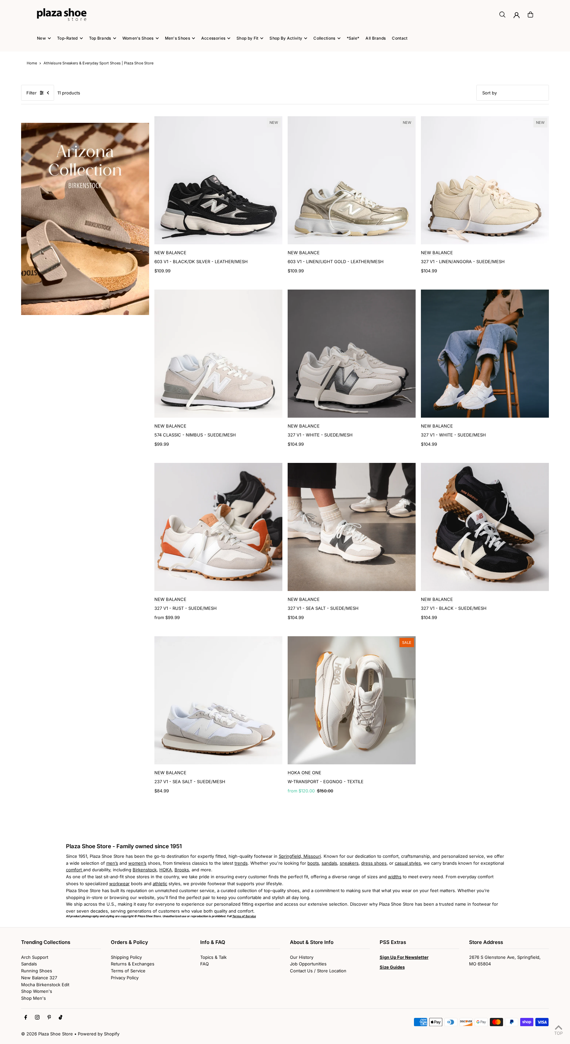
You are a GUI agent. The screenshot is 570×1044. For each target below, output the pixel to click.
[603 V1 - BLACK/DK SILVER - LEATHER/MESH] (218, 180)
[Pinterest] (49, 1017)
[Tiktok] (60, 1017)
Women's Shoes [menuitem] (138, 38)
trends (241, 863)
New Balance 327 (39, 977)
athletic (160, 883)
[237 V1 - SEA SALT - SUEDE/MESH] (218, 700)
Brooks (181, 869)
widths (394, 876)
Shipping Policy (126, 957)
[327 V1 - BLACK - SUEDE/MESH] (485, 527)
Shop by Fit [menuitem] (247, 38)
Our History (301, 957)
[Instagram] (37, 1017)
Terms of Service (128, 970)
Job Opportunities (308, 963)
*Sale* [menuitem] (353, 38)
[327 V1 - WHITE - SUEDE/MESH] (352, 354)
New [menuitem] (41, 38)
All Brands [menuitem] (375, 38)
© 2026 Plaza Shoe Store (47, 1033)
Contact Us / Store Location (318, 970)
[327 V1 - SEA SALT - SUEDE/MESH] (352, 527)
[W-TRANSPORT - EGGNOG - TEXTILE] (352, 700)
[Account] (517, 15)
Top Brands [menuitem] (100, 38)
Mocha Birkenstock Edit (45, 984)
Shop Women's (36, 991)
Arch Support (34, 957)
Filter (31, 92)
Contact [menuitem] (399, 38)
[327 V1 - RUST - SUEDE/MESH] (218, 527)
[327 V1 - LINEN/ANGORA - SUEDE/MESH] (485, 180)
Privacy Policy (125, 977)
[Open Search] (502, 14)
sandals (329, 863)
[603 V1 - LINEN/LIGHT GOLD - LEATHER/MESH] (352, 180)
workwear (119, 883)
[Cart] (530, 14)
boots (313, 863)
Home (32, 63)
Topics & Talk (213, 957)
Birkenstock (145, 869)
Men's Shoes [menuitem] (177, 38)
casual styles (408, 863)
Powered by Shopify (98, 1033)
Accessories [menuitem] (213, 38)
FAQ (204, 963)
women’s (137, 863)
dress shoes (374, 863)
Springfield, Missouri (300, 856)
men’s (112, 863)
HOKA (165, 869)
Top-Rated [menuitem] (67, 38)
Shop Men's (33, 998)
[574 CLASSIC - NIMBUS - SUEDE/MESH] (218, 354)
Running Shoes (36, 970)
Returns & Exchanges (132, 963)
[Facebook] (25, 1017)
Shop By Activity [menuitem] (285, 38)
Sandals (29, 963)
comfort (74, 869)
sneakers (349, 863)
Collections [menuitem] (324, 38)
